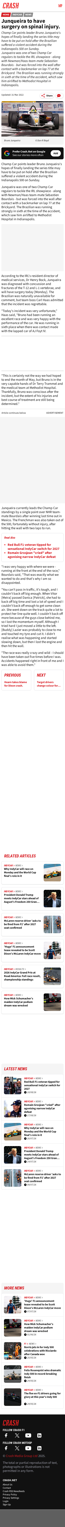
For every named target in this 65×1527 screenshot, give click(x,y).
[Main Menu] (60, 6)
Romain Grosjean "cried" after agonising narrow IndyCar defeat (32, 555)
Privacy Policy (10, 1494)
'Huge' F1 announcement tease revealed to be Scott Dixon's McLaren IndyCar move (22, 950)
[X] (18, 1436)
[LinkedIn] (40, 1436)
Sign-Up (7, 1504)
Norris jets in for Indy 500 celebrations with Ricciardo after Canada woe (40, 1350)
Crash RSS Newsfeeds (14, 1491)
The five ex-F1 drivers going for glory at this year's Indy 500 (42, 1395)
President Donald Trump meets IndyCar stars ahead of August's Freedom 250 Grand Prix (21, 898)
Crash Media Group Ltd (22, 1456)
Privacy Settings (11, 1498)
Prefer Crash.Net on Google (28, 151)
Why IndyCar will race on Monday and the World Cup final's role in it (20, 872)
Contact (7, 1488)
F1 (25, 1343)
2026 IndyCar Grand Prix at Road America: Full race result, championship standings (22, 976)
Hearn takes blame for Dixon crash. (15, 683)
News (28, 14)
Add (55, 153)
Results (19, 969)
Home (6, 14)
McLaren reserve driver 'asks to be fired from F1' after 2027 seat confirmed (22, 924)
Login (5, 1501)
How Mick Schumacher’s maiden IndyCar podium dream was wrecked (18, 1002)
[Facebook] (7, 1436)
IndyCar (17, 14)
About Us (7, 1484)
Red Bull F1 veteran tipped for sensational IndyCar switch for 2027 (33, 546)
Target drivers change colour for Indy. (47, 683)
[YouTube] (29, 1436)
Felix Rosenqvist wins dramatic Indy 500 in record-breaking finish (42, 1374)
